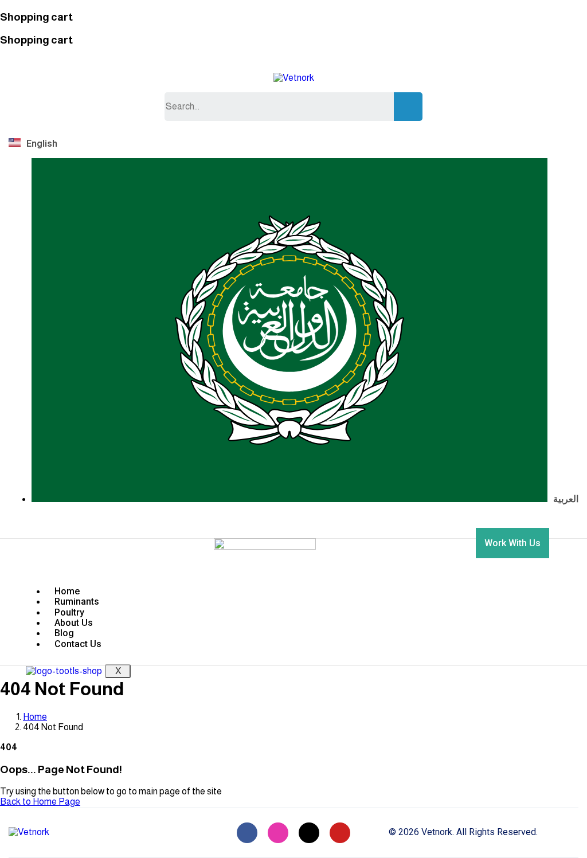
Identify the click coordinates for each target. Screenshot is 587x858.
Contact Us (77, 643)
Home (35, 717)
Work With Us (512, 543)
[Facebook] (247, 832)
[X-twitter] (309, 832)
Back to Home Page (40, 801)
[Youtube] (340, 832)
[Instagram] (278, 832)
